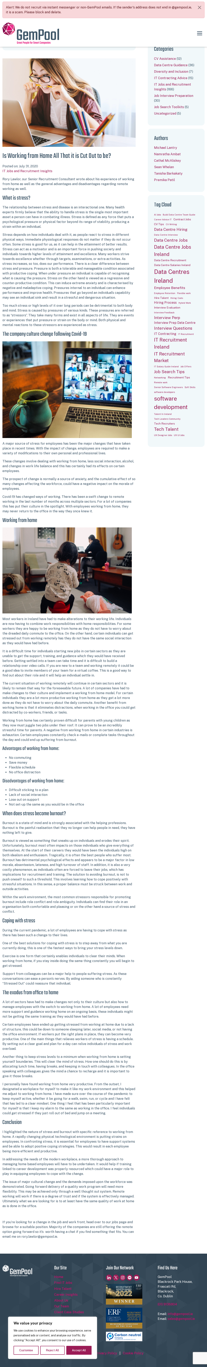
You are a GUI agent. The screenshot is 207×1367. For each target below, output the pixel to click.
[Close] (199, 7)
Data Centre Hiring (170, 229)
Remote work (160, 382)
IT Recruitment (186, 334)
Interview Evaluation (167, 307)
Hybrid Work (184, 303)
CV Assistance (165, 59)
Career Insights (66, 1295)
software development (171, 402)
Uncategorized (165, 113)
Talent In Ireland (163, 414)
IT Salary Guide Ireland (166, 366)
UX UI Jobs (179, 435)
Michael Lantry (165, 148)
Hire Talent (161, 297)
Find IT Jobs (63, 1283)
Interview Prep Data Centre (174, 323)
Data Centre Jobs (171, 240)
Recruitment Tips (179, 377)
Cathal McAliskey (167, 161)
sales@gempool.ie (181, 1319)
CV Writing (171, 224)
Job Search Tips (169, 371)
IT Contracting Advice (170, 78)
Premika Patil (164, 180)
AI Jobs (157, 214)
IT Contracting (165, 334)
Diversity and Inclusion (171, 72)
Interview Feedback (164, 312)
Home (58, 1277)
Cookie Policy (133, 1353)
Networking (160, 377)
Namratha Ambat (167, 154)
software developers (164, 392)
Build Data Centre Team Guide (179, 214)
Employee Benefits (169, 288)
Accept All (79, 1350)
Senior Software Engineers (168, 387)
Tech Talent (166, 429)
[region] (52, 1338)
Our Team (61, 1306)
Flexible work (184, 293)
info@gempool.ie (180, 1314)
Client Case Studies (69, 1312)
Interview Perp (167, 317)
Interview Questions (173, 328)
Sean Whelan (164, 167)
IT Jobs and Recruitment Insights (27, 171)
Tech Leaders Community (167, 419)
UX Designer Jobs (163, 435)
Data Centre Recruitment (170, 260)
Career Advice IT (163, 219)
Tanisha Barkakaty (168, 173)
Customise (26, 1350)
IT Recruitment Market (169, 357)
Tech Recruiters (164, 423)
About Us (61, 1300)
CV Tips (159, 224)
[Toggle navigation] (200, 33)
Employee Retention (164, 293)
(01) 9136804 (167, 1304)
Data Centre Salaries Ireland (172, 265)
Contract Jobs (182, 219)
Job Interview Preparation (173, 96)
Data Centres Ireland (171, 276)
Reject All (52, 1350)
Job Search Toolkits (169, 107)
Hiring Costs (176, 298)
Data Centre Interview (166, 235)
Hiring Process (165, 302)
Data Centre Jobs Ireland (172, 250)
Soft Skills (190, 387)
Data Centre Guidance (171, 65)
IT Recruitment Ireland (170, 343)
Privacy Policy (106, 1353)
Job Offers (186, 366)
